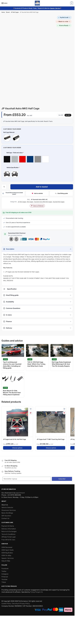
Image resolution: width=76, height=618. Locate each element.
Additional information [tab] (37, 289)
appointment (20, 493)
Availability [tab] (10, 302)
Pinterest (4, 577)
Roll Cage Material (8, 132)
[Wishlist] (30, 408)
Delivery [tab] (9, 328)
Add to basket (42, 187)
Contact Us (5, 518)
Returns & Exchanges (9, 531)
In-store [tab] (9, 315)
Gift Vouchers (6, 516)
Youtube (4, 579)
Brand (8, 12)
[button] (64, 17)
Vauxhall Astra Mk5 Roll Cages (43, 201)
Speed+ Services (7, 558)
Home (3, 12)
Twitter (3, 571)
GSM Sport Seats (7, 550)
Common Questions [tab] (13, 308)
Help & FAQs (5, 561)
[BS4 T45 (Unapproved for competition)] (16, 138)
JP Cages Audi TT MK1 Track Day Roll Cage (50, 439)
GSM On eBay (6, 555)
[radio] (7, 159)
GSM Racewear (6, 547)
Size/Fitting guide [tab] (12, 295)
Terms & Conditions (8, 534)
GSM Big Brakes (7, 553)
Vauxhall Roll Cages (58, 201)
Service (57, 8)
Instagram (4, 574)
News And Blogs (7, 513)
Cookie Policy (6, 603)
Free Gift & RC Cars (8, 540)
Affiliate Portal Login (8, 537)
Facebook (4, 569)
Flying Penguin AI (36, 592)
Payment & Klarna (7, 526)
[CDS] (7, 138)
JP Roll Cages (15, 12)
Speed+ (52, 8)
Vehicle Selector (7, 507)
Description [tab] (10, 249)
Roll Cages (30, 201)
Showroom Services (8, 510)
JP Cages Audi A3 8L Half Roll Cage (14, 439)
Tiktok (3, 582)
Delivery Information (8, 529)
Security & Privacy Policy (21, 603)
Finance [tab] (9, 321)
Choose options (17, 448)
